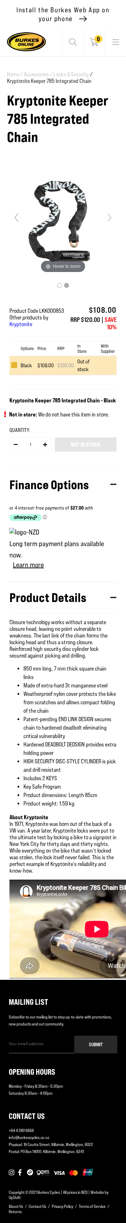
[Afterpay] (30, 1173)
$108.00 (45, 365)
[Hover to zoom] (63, 220)
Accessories (38, 74)
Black (26, 365)
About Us (16, 1206)
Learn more (28, 565)
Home (15, 74)
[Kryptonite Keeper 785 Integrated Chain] (59, 285)
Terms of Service (92, 1206)
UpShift (15, 1197)
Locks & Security (71, 74)
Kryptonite (20, 324)
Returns (15, 1211)
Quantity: (19, 430)
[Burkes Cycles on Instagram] (11, 1173)
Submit (96, 1044)
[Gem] (43, 1173)
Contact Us (37, 1206)
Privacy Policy (62, 1206)
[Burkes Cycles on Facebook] (20, 1173)
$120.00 (65, 365)
